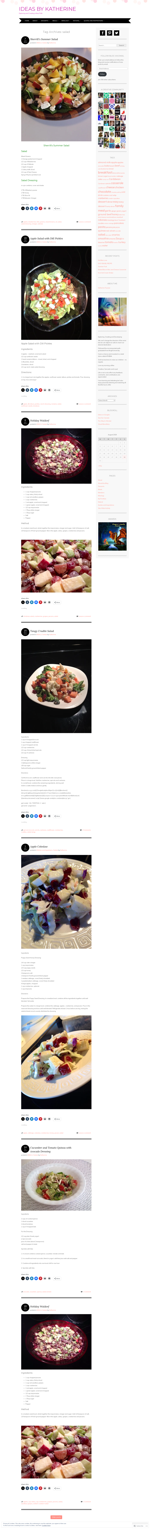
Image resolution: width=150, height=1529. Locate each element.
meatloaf (120, 217)
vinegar (34, 224)
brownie (122, 173)
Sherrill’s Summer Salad (44, 39)
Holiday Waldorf (39, 420)
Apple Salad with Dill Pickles (46, 238)
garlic (108, 210)
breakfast (105, 172)
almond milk (104, 162)
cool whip (112, 195)
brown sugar (103, 176)
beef (117, 165)
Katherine (52, 43)
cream (110, 198)
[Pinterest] (109, 33)
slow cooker (108, 235)
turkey (122, 242)
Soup (119, 238)
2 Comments (86, 830)
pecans (51, 616)
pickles (37, 404)
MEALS (39, 43)
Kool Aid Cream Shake (105, 273)
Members (101, 492)
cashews (43, 830)
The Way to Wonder (104, 421)
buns (109, 176)
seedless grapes (27, 1503)
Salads (44, 43)
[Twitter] (116, 33)
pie (113, 227)
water (105, 245)
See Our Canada (103, 418)
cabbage (31, 1133)
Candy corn (105, 179)
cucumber (33, 1292)
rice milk (118, 231)
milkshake (102, 220)
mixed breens (50, 222)
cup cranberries (41, 1502)
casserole (117, 183)
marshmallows (111, 217)
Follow (102, 74)
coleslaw (37, 1133)
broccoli (31, 830)
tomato (49, 1292)
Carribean (101, 183)
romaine (54, 404)
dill (29, 404)
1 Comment (87, 1292)
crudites (24, 832)
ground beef (105, 214)
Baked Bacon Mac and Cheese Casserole (112, 269)
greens (42, 222)
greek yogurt (121, 211)
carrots (37, 830)
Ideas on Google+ (104, 415)
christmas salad (28, 616)
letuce (32, 404)
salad (59, 222)
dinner (110, 201)
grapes (45, 616)
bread (111, 169)
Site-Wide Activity (104, 508)
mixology (110, 220)
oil (56, 222)
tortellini (116, 242)
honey (52, 1133)
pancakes (119, 223)
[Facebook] (102, 33)
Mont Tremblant (120, 220)
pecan (57, 1133)
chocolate (104, 191)
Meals (54, 21)
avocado (26, 1292)
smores (112, 239)
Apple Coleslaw (39, 846)
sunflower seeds (26, 406)
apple (25, 404)
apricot (25, 830)
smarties (116, 234)
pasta (101, 226)
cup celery (31, 1502)
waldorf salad (43, 1503)
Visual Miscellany (104, 424)
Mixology (65, 21)
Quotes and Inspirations (93, 21)
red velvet (110, 231)
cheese (110, 187)
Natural (76, 21)
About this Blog (103, 483)
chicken (119, 187)
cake (100, 179)
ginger (113, 211)
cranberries (38, 616)
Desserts (44, 21)
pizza (118, 227)
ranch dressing (45, 404)
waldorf (35, 1503)
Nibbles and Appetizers (45, 850)
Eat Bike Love (102, 260)
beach (112, 166)
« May (100, 466)
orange (111, 223)
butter (114, 176)
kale (120, 215)
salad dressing (26, 224)
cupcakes (116, 198)
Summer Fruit (102, 266)
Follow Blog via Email (112, 56)
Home (27, 21)
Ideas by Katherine (47, 9)
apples (25, 222)
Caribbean (115, 179)
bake (106, 165)
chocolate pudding (116, 192)
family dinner (110, 206)
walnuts (40, 224)
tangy (33, 832)
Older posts (56, 1517)
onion (106, 223)
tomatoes (36, 406)
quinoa (39, 1292)
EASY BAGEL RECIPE (105, 263)
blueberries (32, 222)
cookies (106, 195)
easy (116, 201)
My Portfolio (102, 499)
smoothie (103, 238)
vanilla (100, 246)
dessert (102, 201)
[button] (112, 311)
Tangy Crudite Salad (42, 631)
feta (38, 222)
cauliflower (50, 830)
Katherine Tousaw (104, 288)
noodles (101, 223)
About (35, 21)
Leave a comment (85, 222)
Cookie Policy (46, 1525)
